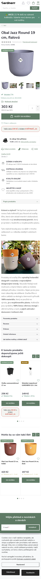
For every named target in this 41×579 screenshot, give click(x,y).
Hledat (35, 8)
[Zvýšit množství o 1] (38, 106)
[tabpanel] (10, 389)
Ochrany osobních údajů (26, 559)
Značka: (5, 154)
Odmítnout (10, 572)
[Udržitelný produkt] (10, 371)
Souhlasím (30, 572)
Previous (34, 356)
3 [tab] (21, 421)
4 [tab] (23, 421)
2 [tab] (19, 421)
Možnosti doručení (11, 102)
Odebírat (32, 527)
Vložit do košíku (22, 116)
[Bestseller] (31, 371)
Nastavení (21, 564)
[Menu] (38, 3)
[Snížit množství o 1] (38, 109)
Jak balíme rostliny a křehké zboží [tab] (15, 339)
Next (38, 356)
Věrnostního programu (28, 142)
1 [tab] (17, 421)
